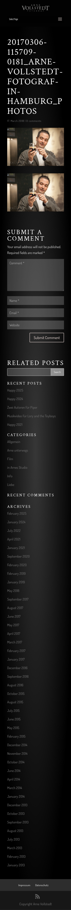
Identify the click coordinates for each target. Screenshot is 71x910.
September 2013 (18, 822)
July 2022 (14, 530)
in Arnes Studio (17, 467)
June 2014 (13, 771)
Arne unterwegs (17, 450)
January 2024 (16, 522)
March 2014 (14, 788)
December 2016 (17, 668)
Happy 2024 (15, 399)
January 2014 (16, 796)
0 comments (33, 120)
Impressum (24, 885)
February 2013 (16, 856)
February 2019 (16, 573)
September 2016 (18, 676)
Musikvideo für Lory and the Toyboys (31, 416)
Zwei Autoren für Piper (22, 407)
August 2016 (15, 685)
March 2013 (14, 848)
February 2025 (17, 513)
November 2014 (17, 753)
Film (10, 459)
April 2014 (13, 779)
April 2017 (13, 633)
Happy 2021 (14, 424)
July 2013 (13, 839)
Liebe (10, 484)
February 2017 (16, 651)
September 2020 (18, 556)
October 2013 (16, 813)
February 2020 (17, 565)
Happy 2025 (15, 390)
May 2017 (13, 625)
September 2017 (17, 599)
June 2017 (13, 616)
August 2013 (15, 831)
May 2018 (13, 590)
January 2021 (16, 548)
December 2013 (17, 805)
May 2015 (13, 728)
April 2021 (13, 539)
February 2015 (16, 736)
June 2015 (14, 719)
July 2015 (13, 710)
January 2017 (16, 659)
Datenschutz (41, 885)
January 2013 (16, 865)
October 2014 (15, 762)
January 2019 (16, 582)
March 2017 (14, 642)
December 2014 (17, 745)
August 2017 (15, 608)
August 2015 (15, 702)
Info (9, 476)
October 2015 (16, 693)
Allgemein (13, 442)
